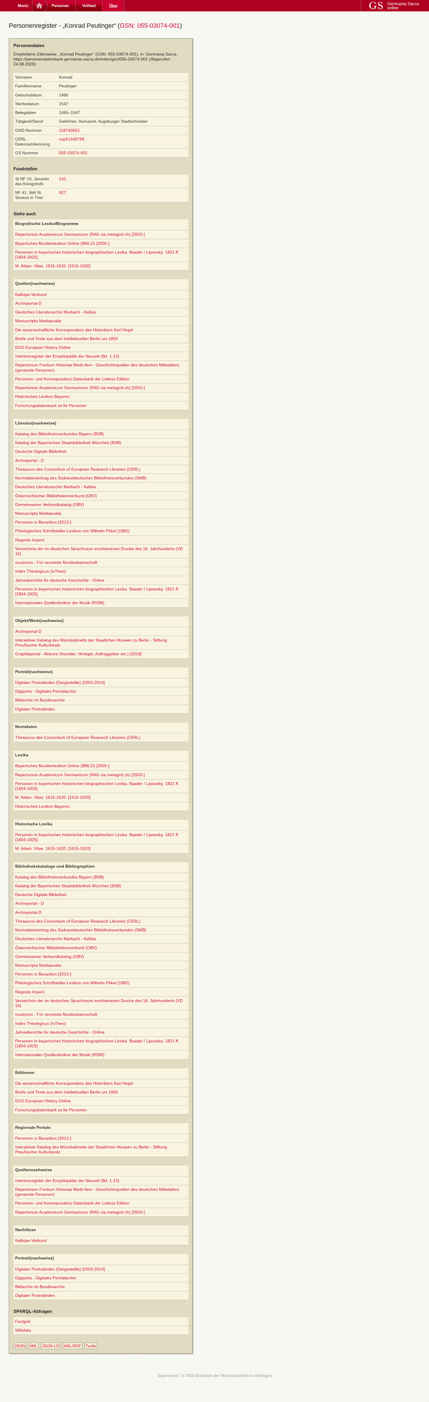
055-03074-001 (73, 152)
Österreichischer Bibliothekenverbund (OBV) (56, 495)
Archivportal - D (29, 460)
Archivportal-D (28, 303)
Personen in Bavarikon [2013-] (43, 522)
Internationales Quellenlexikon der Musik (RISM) (59, 602)
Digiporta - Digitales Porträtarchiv (45, 691)
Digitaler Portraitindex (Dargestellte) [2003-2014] (60, 682)
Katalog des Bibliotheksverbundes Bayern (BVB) (59, 433)
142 (62, 178)
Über (113, 6)
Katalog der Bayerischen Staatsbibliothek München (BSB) (68, 442)
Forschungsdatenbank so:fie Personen (51, 405)
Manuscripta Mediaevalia (38, 320)
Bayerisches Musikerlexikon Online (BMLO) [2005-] (62, 243)
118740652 (69, 130)
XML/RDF (72, 1346)
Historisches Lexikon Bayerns (42, 396)
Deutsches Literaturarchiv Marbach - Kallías (55, 312)
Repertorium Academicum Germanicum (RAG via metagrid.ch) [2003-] (80, 234)
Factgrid (22, 1321)
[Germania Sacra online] (39, 5)
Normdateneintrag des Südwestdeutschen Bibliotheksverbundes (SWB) (81, 478)
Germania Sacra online (403, 5)
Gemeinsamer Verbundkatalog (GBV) (49, 504)
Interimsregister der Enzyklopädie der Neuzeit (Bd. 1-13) (67, 356)
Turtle (91, 1346)
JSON (19, 1346)
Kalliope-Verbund (31, 294)
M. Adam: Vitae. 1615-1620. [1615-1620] (52, 266)
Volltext (89, 6)
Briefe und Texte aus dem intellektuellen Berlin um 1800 (66, 338)
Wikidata (23, 1330)
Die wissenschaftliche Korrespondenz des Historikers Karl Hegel (74, 329)
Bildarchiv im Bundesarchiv (40, 700)
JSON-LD (50, 1346)
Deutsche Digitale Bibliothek (41, 451)
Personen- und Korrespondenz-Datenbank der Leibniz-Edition (72, 379)
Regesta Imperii (29, 540)
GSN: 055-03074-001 (150, 25)
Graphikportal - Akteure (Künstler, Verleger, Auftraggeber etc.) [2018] (78, 653)
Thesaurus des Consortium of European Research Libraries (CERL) (77, 469)
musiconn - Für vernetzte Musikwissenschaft (56, 562)
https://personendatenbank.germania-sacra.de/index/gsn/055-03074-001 (80, 59)
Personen (60, 6)
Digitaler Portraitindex (35, 709)
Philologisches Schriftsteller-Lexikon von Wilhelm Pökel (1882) (72, 530)
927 (62, 192)
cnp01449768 (71, 139)
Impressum (168, 1375)
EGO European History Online (43, 347)
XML (33, 1346)
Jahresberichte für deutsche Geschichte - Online (59, 580)
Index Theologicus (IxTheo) (40, 571)
